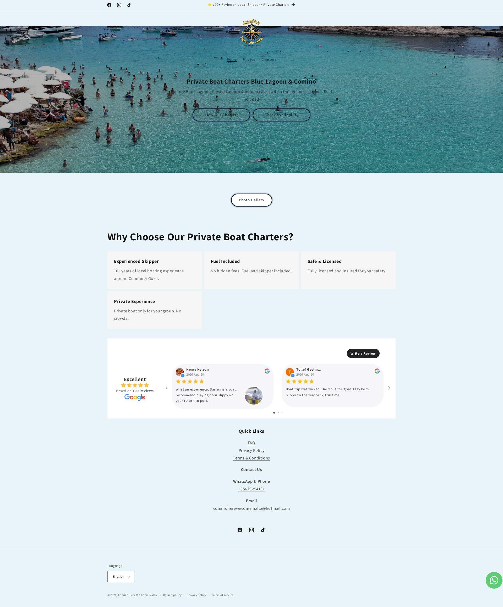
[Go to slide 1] (274, 413)
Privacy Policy (251, 450)
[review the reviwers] (267, 372)
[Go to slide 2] (278, 412)
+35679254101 (251, 489)
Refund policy (172, 595)
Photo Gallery (251, 200)
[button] (113, 33)
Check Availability (282, 114)
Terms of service (222, 595)
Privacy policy (196, 595)
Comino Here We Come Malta (137, 595)
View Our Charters (221, 114)
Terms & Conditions (251, 458)
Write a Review (363, 353)
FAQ (251, 443)
